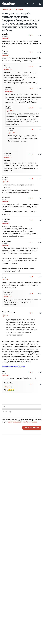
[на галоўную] (8, 3)
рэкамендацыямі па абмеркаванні (22, 422)
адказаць (5, 38)
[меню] (40, 3)
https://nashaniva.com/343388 (13, 367)
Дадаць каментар (32, 427)
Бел (26, 4)
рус (34, 4)
